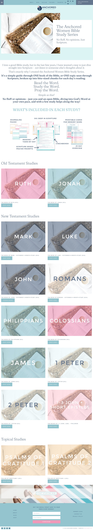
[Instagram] (70, 1)
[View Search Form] (65, 2)
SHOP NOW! (6, 205)
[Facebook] (68, 1)
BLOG (37, 2)
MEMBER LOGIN (78, 511)
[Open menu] (2, 2)
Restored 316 (88, 528)
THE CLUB (44, 2)
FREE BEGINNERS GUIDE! (83, 2)
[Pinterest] (73, 1)
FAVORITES (60, 2)
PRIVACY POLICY (78, 516)
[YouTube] (68, 4)
